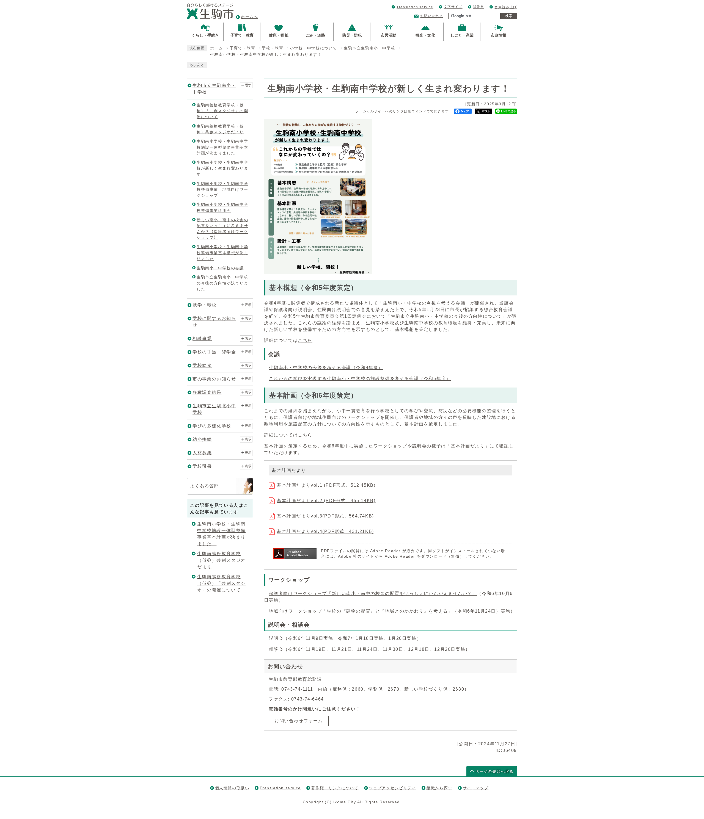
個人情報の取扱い (232, 788)
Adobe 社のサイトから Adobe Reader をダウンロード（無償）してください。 (416, 556)
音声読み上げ (505, 7)
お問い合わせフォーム (298, 720)
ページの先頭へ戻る (494, 772)
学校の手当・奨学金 (214, 352)
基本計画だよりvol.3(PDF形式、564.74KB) (325, 516)
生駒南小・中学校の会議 (220, 268)
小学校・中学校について (313, 48)
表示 (248, 304)
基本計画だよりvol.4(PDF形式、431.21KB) (325, 531)
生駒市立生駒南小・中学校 (369, 48)
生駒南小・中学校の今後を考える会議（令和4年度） (326, 367)
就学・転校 (205, 305)
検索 (508, 16)
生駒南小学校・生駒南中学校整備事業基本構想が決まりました (222, 253)
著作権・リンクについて (335, 788)
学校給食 (202, 365)
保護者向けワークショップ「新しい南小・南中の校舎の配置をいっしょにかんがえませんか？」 (373, 593)
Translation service (415, 7)
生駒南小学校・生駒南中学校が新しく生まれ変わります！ (222, 168)
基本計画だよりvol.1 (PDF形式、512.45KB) (326, 485)
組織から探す (439, 788)
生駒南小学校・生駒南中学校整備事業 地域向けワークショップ (222, 189)
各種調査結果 (207, 392)
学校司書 (202, 466)
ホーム (216, 48)
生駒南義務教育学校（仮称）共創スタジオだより (221, 560)
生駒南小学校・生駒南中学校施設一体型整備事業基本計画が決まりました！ (222, 147)
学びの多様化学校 (212, 426)
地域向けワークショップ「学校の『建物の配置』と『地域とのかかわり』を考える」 (361, 611)
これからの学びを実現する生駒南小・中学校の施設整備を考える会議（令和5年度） (360, 378)
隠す (248, 85)
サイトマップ (476, 788)
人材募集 (202, 452)
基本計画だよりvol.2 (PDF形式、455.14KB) (326, 500)
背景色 (478, 7)
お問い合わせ (431, 16)
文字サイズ (453, 7)
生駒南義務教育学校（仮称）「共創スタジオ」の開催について (222, 111)
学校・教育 (272, 48)
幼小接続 (202, 439)
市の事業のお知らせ (214, 379)
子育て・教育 (242, 48)
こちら (305, 340)
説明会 (276, 638)
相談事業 (202, 338)
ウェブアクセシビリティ (392, 788)
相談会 (276, 649)
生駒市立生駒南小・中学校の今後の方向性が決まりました (222, 283)
